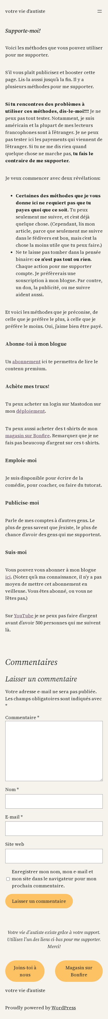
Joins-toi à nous (25, 971)
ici (8, 577)
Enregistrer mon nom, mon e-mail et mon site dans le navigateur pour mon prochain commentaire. (54, 878)
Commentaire (22, 717)
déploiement (30, 411)
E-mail (14, 817)
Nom (12, 789)
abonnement (26, 361)
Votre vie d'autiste (25, 11)
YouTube (24, 615)
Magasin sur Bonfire (79, 971)
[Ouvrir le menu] (99, 11)
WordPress (63, 1007)
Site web (14, 844)
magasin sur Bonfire (27, 435)
